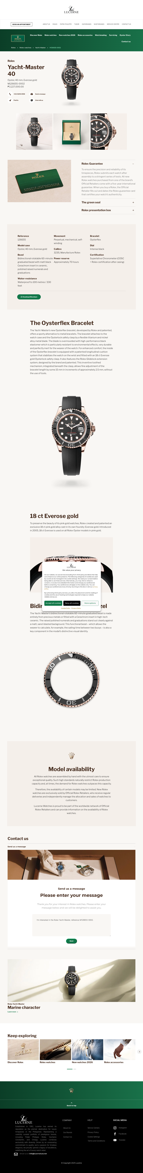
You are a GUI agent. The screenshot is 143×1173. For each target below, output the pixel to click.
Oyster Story (125, 35)
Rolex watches (51, 35)
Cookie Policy (65, 608)
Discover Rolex (36, 35)
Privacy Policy (76, 608)
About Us (66, 1128)
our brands (86, 24)
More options (90, 603)
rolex (55, 24)
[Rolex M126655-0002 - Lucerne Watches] (34, 149)
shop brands (99, 24)
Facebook (122, 1134)
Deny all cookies (72, 603)
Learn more (12, 1012)
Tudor (76, 24)
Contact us (126, 41)
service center (113, 24)
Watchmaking (101, 35)
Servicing (113, 35)
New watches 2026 (67, 35)
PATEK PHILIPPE (66, 24)
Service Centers (94, 1128)
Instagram (123, 1128)
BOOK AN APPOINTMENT (22, 24)
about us (46, 24)
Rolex (13, 48)
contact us (126, 24)
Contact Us (67, 1137)
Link (10, 1040)
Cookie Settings (94, 1137)
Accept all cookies (53, 603)
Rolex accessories (85, 35)
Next (71, 941)
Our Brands (67, 1132)
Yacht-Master (40, 48)
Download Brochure (29, 297)
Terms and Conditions (96, 1141)
